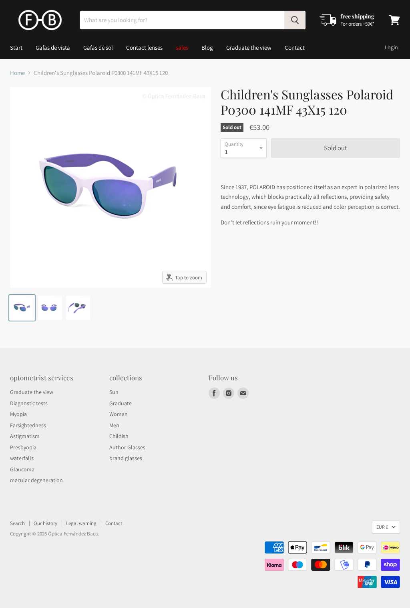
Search (17, 523)
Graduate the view (248, 47)
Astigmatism (25, 436)
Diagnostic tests (29, 403)
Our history (45, 523)
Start (16, 47)
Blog (207, 47)
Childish (119, 436)
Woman (118, 414)
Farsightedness (28, 425)
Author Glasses (127, 447)
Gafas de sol (98, 47)
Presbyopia (23, 447)
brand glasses (125, 458)
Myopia (18, 414)
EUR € (382, 527)
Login (391, 47)
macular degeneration (36, 480)
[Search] (294, 20)
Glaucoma (22, 469)
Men (114, 425)
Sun (114, 392)
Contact (295, 47)
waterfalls (22, 458)
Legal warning (81, 523)
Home (17, 72)
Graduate (120, 403)
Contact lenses (144, 47)
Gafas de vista (53, 47)
